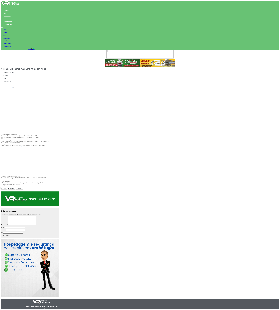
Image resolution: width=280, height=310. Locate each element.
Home (5, 7)
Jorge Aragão (7, 16)
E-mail (3, 230)
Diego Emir (6, 10)
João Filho (6, 18)
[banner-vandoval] (30, 205)
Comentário (4, 224)
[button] (32, 27)
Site (2, 232)
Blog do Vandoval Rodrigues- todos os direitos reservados (42, 306)
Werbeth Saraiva (8, 21)
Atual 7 (5, 13)
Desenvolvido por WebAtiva (42, 308)
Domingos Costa (8, 24)
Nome (3, 227)
